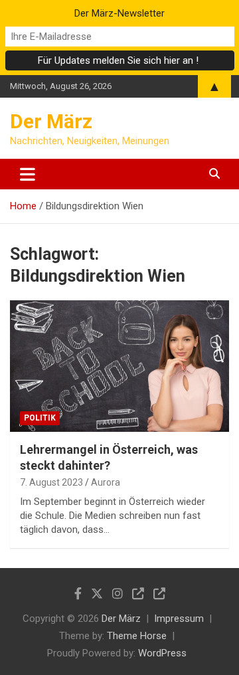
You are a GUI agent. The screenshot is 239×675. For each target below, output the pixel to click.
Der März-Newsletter (119, 13)
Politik (40, 418)
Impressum (179, 619)
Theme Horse (137, 636)
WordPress (162, 653)
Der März (51, 121)
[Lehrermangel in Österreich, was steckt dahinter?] (119, 366)
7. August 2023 (51, 482)
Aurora (105, 482)
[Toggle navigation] (27, 174)
